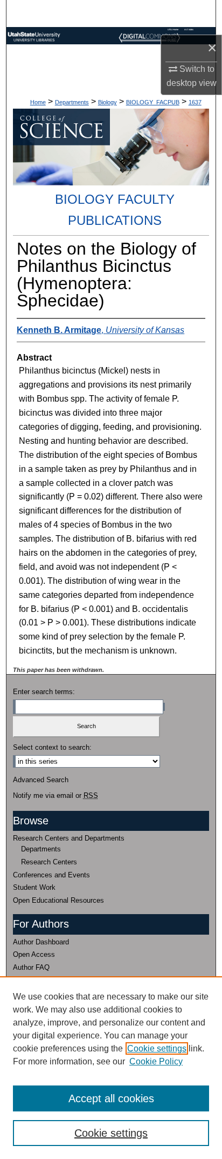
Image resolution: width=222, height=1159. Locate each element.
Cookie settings (156, 1048)
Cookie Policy (156, 1061)
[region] (111, 1067)
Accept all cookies (111, 1098)
